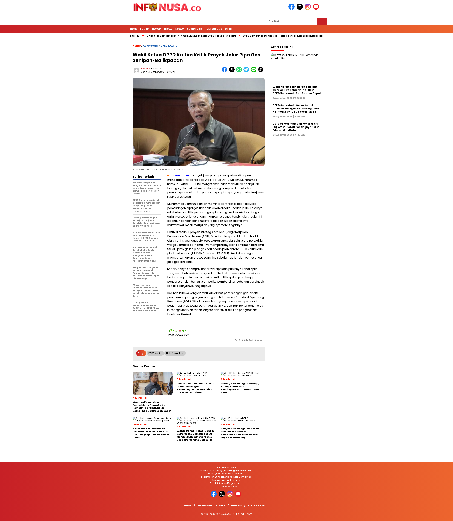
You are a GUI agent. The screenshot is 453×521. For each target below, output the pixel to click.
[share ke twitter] (232, 71)
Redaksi (145, 68)
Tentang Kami (257, 505)
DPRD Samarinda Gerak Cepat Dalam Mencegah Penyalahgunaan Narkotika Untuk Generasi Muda (296, 108)
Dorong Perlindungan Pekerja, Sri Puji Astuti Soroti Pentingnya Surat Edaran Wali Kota (296, 127)
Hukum (156, 29)
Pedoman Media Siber (211, 505)
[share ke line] (254, 71)
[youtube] (316, 9)
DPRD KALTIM (169, 45)
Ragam (179, 29)
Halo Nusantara (175, 353)
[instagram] (308, 9)
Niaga (168, 29)
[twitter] (300, 9)
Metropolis (214, 29)
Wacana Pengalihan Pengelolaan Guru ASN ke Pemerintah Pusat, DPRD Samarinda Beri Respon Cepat (297, 90)
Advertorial (195, 29)
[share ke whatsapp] (239, 71)
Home (133, 29)
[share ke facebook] (225, 71)
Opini (228, 29)
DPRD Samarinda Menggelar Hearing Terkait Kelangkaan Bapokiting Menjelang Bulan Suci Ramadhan (284, 35)
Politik (144, 29)
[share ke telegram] (247, 71)
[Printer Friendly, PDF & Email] (177, 331)
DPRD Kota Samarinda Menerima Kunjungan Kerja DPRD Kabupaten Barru (171, 35)
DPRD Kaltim (155, 353)
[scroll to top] (436, 515)
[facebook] (292, 9)
